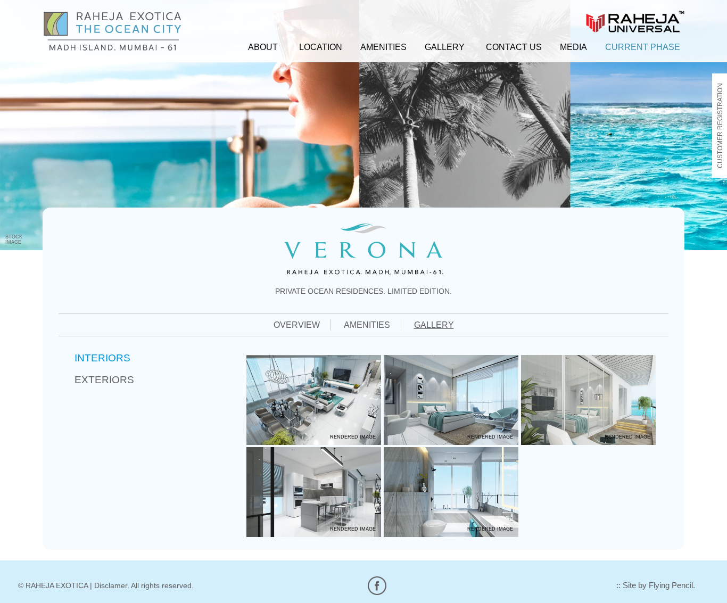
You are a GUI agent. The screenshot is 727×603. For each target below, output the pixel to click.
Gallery (445, 47)
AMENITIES (367, 324)
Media (573, 47)
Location (320, 47)
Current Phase (642, 47)
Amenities (383, 47)
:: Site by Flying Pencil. (655, 585)
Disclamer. (111, 585)
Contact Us (514, 47)
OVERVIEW (297, 324)
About (263, 47)
